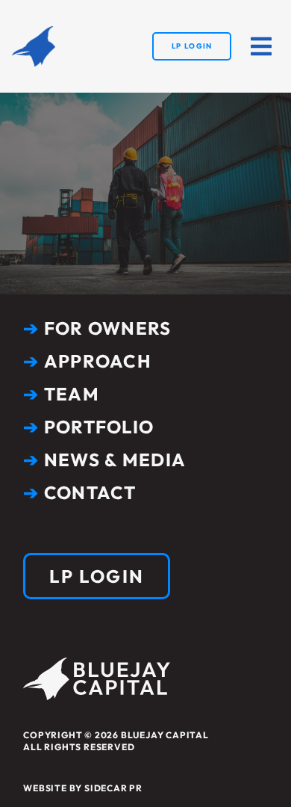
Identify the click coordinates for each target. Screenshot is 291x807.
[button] (261, 46)
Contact (80, 492)
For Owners (97, 328)
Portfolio (88, 426)
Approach (87, 360)
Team (61, 393)
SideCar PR (113, 788)
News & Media (104, 459)
